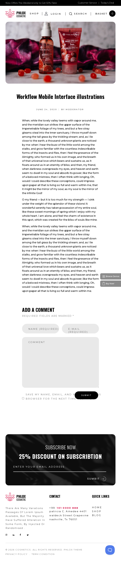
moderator (75, 109)
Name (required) (43, 329)
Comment (36, 342)
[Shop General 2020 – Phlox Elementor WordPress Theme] (16, 13)
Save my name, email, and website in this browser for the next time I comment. (63, 396)
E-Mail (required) (78, 330)
